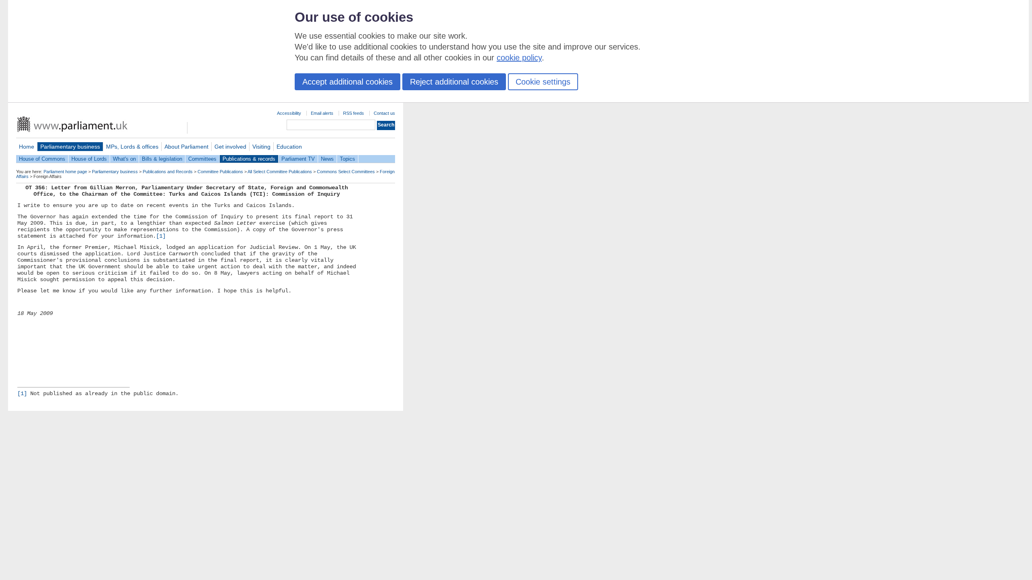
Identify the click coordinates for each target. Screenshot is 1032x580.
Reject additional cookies (454, 81)
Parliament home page (65, 171)
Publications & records (249, 159)
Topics (347, 159)
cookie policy (519, 57)
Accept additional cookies (347, 81)
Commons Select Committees (346, 171)
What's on (124, 159)
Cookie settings (543, 81)
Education (289, 146)
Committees (202, 159)
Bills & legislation (162, 159)
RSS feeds (353, 113)
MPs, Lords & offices (132, 146)
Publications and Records (168, 171)
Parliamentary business (70, 146)
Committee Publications (220, 171)
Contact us (384, 113)
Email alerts (322, 113)
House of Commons (42, 159)
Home (26, 146)
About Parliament (186, 146)
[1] (161, 236)
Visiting (261, 146)
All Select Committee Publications (280, 171)
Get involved (230, 146)
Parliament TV (298, 159)
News (327, 159)
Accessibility (289, 113)
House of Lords (89, 159)
